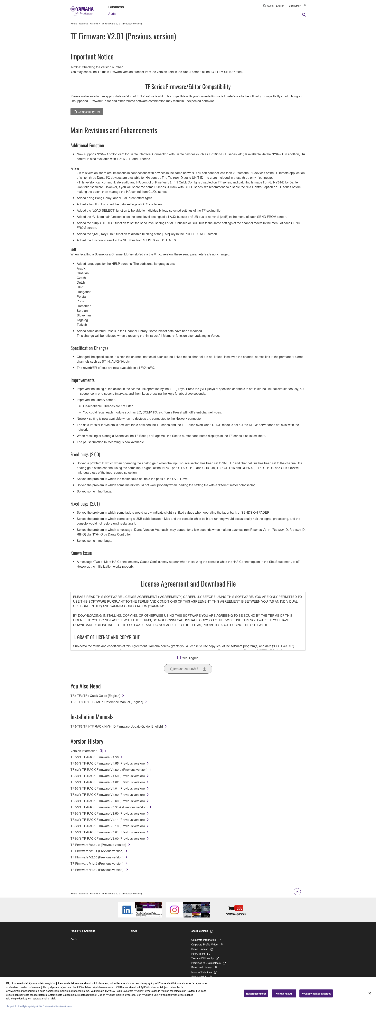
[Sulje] (369, 993)
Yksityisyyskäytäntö (30, 1006)
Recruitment (198, 953)
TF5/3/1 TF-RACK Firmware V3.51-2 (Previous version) (108, 807)
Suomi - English (275, 5)
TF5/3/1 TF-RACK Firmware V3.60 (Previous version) (107, 801)
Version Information (83, 751)
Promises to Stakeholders (206, 963)
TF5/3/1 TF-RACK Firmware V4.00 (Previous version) (107, 794)
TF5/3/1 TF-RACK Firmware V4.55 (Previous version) (107, 763)
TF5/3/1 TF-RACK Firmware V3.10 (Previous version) (107, 826)
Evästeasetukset (256, 993)
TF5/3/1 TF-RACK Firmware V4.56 (94, 757)
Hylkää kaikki (284, 993)
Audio (112, 13)
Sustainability (199, 976)
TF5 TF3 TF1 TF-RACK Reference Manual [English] (106, 702)
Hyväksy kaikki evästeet (316, 993)
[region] (188, 993)
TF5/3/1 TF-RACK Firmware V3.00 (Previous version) (107, 838)
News (134, 930)
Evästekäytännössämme (57, 1006)
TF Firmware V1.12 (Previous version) (96, 863)
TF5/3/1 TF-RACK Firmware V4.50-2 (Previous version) (108, 769)
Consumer (295, 5)
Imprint (11, 1006)
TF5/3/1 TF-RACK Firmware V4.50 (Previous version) (107, 776)
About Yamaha (199, 930)
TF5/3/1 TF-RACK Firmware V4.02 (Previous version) (107, 782)
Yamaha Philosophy (202, 958)
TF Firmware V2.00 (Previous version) (96, 857)
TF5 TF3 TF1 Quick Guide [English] (95, 695)
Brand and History (201, 967)
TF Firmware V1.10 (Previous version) (97, 869)
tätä (53, 998)
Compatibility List (89, 111)
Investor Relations (201, 972)
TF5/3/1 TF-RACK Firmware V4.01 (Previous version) (107, 788)
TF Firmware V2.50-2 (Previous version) (98, 844)
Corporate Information (203, 940)
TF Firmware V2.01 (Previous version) (96, 851)
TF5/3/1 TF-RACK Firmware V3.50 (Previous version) (107, 813)
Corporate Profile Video (204, 944)
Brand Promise (199, 949)
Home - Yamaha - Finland (84, 23)
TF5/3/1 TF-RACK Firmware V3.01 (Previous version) (107, 832)
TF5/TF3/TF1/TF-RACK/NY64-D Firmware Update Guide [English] (116, 726)
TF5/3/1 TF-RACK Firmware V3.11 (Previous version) (107, 819)
